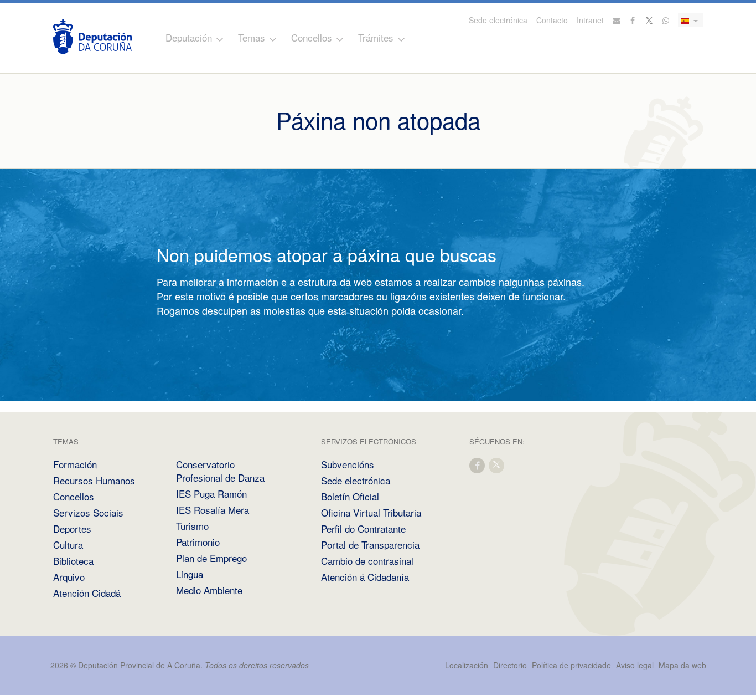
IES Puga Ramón (211, 493)
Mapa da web (682, 665)
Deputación (188, 37)
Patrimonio (198, 542)
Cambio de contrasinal (367, 561)
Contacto (552, 20)
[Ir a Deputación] (92, 36)
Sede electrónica (498, 20)
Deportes (72, 528)
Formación (75, 464)
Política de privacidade (572, 665)
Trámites (375, 37)
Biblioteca (73, 561)
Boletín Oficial (350, 496)
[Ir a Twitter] (650, 20)
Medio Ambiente (209, 590)
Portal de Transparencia (370, 544)
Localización (466, 665)
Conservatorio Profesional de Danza (220, 470)
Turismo (192, 526)
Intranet (590, 20)
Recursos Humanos (94, 480)
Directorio (510, 665)
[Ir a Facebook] (633, 20)
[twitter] (497, 465)
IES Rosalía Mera (212, 510)
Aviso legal (635, 665)
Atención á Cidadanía (365, 577)
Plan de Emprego (211, 558)
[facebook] (477, 465)
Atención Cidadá (87, 593)
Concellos (311, 37)
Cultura (68, 544)
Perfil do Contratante (363, 528)
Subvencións (347, 464)
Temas (251, 37)
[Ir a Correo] (616, 20)
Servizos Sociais (88, 512)
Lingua (189, 574)
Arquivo (69, 577)
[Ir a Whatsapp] (665, 20)
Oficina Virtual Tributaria (371, 512)
